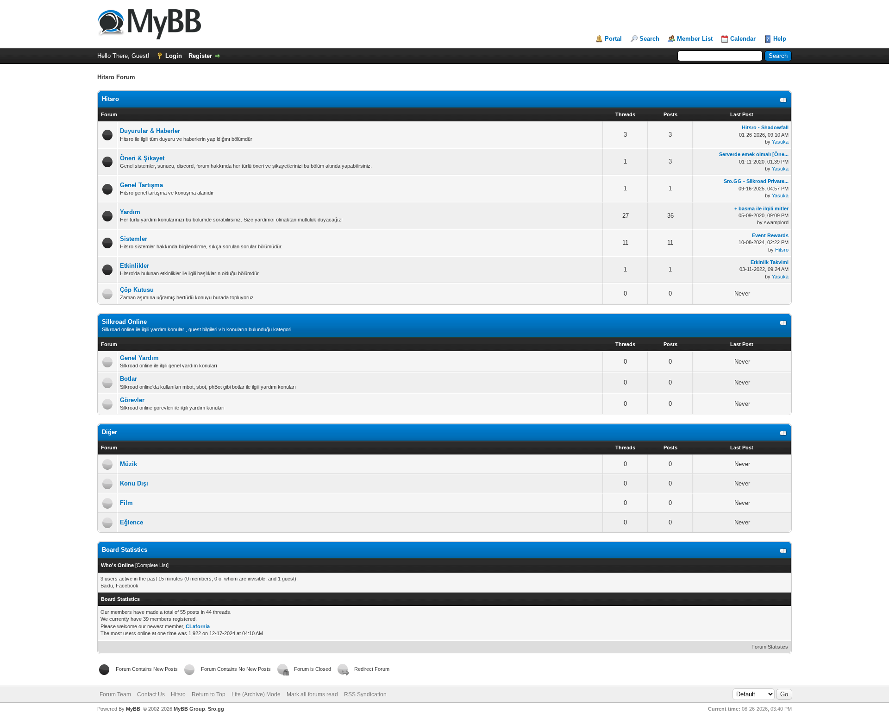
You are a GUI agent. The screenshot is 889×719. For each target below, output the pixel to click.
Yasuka (780, 142)
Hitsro (110, 98)
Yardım (130, 211)
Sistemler (133, 238)
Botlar (128, 378)
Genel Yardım (139, 357)
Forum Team (115, 694)
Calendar (743, 38)
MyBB (133, 709)
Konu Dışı (134, 483)
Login (173, 55)
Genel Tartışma (141, 185)
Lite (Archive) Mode (256, 694)
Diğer (109, 432)
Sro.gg (216, 709)
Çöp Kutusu (137, 289)
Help (779, 38)
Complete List (152, 565)
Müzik (128, 463)
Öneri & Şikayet (142, 158)
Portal (613, 38)
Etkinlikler (134, 265)
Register (200, 55)
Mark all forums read (312, 694)
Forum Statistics (769, 647)
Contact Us (151, 694)
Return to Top (208, 694)
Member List (695, 38)
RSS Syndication (365, 694)
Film (126, 502)
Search (649, 38)
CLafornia (198, 626)
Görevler (132, 400)
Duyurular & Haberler (150, 130)
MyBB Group (189, 709)
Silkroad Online (124, 321)
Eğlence (131, 522)
